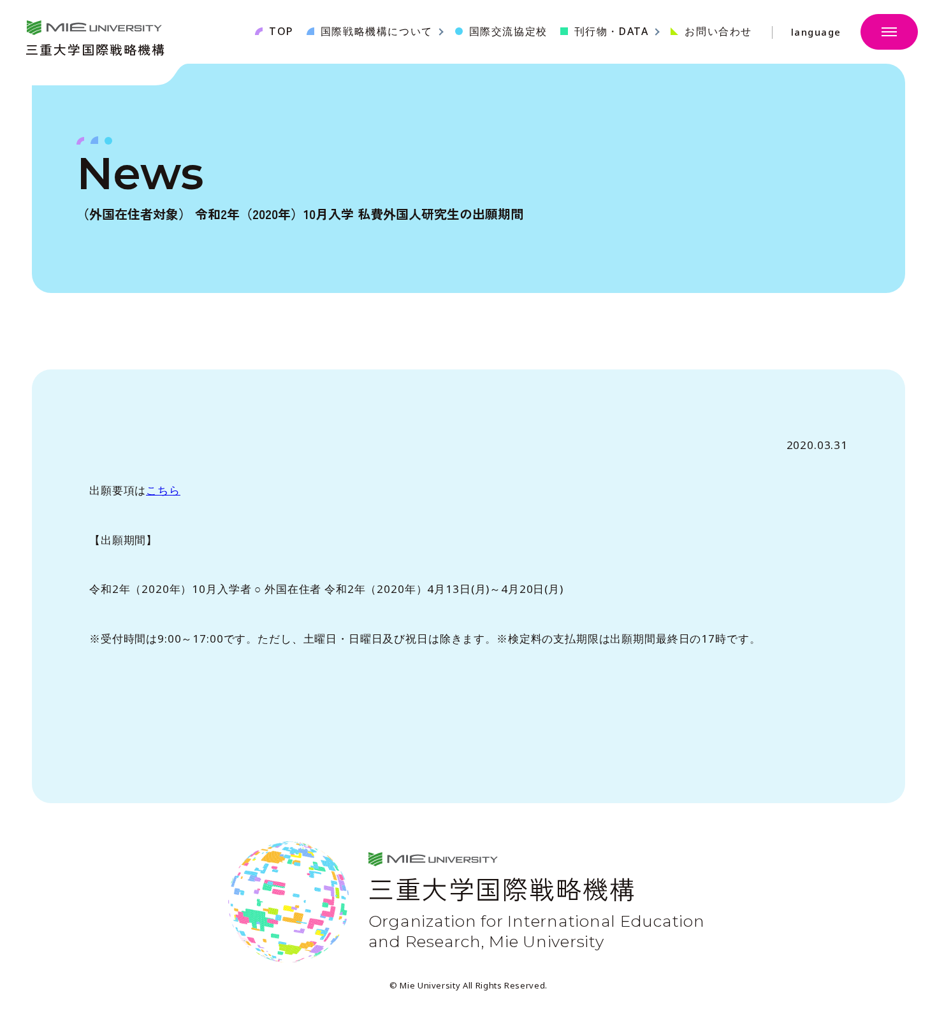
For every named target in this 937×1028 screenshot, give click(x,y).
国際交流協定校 (508, 31)
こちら (163, 490)
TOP (281, 31)
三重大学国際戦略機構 (95, 48)
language (816, 32)
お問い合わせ (718, 31)
